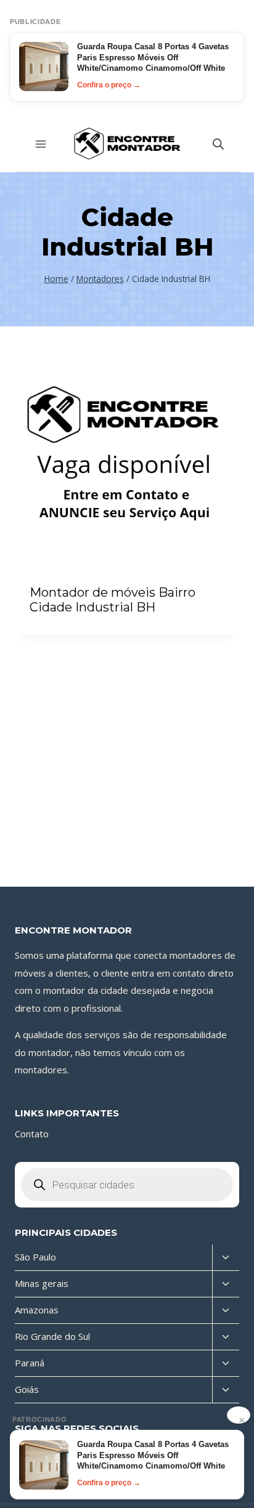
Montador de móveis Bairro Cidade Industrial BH (112, 600)
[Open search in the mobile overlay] (218, 144)
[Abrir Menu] (41, 143)
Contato (32, 1133)
